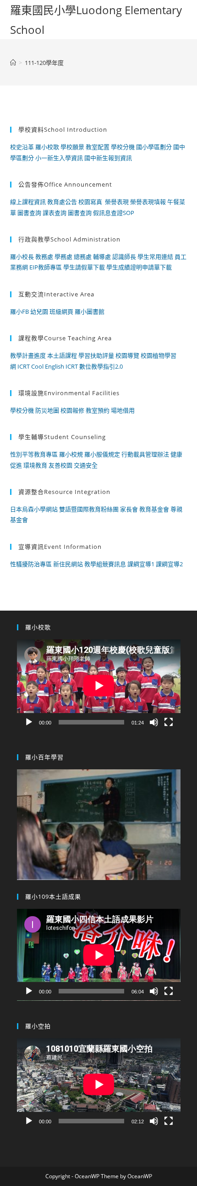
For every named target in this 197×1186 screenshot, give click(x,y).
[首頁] (13, 63)
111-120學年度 (44, 63)
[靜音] (154, 722)
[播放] (28, 722)
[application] (99, 685)
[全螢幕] (168, 722)
